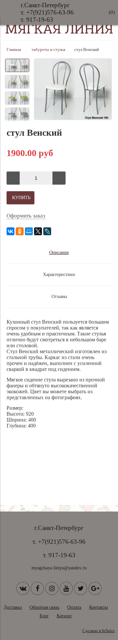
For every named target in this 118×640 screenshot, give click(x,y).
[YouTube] (66, 588)
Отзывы (59, 296)
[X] (38, 231)
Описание (59, 252)
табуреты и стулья (48, 49)
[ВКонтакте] (10, 231)
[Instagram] (51, 588)
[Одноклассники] (20, 231)
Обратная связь (44, 607)
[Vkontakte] (23, 588)
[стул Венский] (72, 90)
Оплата (74, 607)
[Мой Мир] (29, 231)
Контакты (98, 607)
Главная (14, 49)
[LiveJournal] (47, 231)
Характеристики (59, 274)
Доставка (13, 607)
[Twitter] (80, 588)
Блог (44, 615)
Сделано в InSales (98, 631)
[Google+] (95, 588)
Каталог (64, 615)
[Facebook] (37, 588)
